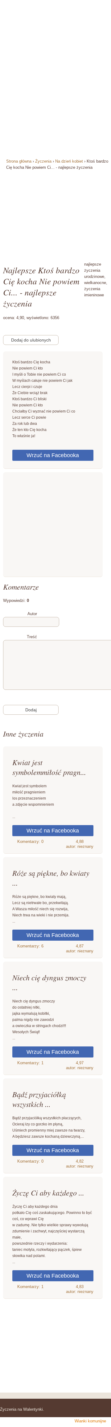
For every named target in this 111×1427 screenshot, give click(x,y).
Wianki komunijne (90, 1421)
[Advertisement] (55, 212)
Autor (32, 613)
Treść (32, 636)
